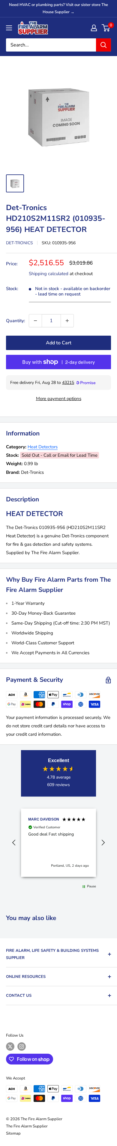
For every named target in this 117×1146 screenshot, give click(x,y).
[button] (14, 843)
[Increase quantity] (67, 320)
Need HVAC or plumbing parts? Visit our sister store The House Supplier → (58, 8)
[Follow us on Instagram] (21, 1046)
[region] (58, 843)
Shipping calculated (48, 274)
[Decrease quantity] (35, 320)
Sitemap (13, 1133)
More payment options (58, 399)
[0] (106, 27)
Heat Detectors (43, 447)
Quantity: (15, 321)
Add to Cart (58, 343)
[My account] (94, 28)
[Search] (103, 45)
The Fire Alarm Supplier (27, 1126)
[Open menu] (9, 27)
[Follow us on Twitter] (10, 1046)
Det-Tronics (19, 243)
